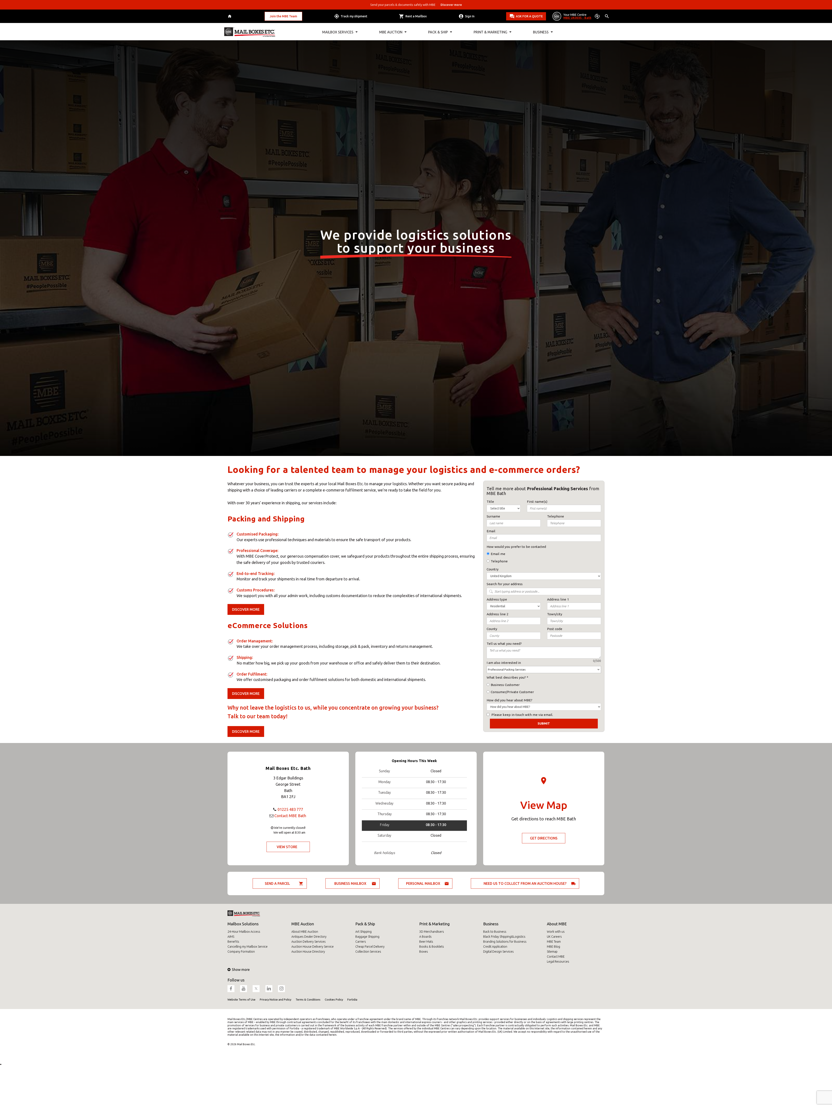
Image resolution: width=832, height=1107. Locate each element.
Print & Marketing (434, 924)
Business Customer (505, 685)
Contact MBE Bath (290, 815)
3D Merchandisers (431, 931)
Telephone (499, 561)
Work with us (556, 931)
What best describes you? (506, 677)
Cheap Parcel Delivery (370, 946)
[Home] (230, 16)
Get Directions (543, 838)
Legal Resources (558, 961)
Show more (241, 969)
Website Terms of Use (241, 999)
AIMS (231, 936)
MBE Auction (302, 924)
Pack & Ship (365, 924)
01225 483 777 (290, 809)
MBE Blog (553, 946)
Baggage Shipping (367, 936)
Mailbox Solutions (243, 924)
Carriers (360, 941)
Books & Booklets (431, 946)
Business (490, 924)
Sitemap (552, 951)
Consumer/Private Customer (512, 692)
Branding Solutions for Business (504, 941)
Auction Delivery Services (308, 941)
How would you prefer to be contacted (516, 547)
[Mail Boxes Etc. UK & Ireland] (249, 32)
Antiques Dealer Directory (309, 936)
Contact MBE (556, 956)
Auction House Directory (308, 951)
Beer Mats (426, 941)
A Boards (425, 936)
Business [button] (541, 32)
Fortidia (352, 999)
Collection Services (368, 951)
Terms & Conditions (308, 999)
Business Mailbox (350, 883)
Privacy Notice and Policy (275, 999)
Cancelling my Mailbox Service (248, 946)
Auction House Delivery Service (312, 946)
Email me (498, 554)
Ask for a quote (529, 16)
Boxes (423, 951)
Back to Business (494, 931)
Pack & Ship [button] (438, 32)
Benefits (233, 941)
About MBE (557, 924)
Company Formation (241, 951)
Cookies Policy (334, 999)
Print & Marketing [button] (490, 32)
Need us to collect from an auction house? (525, 883)
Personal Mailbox (423, 883)
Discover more (246, 609)
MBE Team (554, 941)
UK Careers (554, 936)
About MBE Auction (304, 931)
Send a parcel (277, 883)
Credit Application (495, 946)
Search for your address (505, 584)
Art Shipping (363, 931)
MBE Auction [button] (390, 32)
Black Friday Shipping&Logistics (504, 936)
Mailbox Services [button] (337, 32)
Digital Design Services (498, 951)
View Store (287, 847)
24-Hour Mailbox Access (244, 931)
